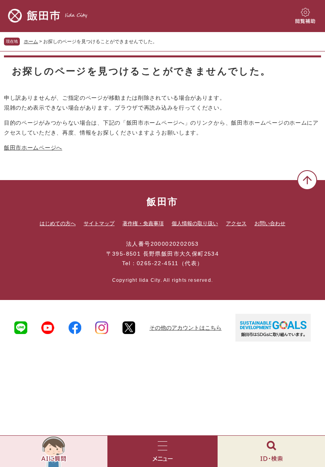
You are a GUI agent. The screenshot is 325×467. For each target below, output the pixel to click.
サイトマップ (99, 223)
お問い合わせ (269, 223)
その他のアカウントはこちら (185, 328)
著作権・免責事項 (143, 223)
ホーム (31, 41)
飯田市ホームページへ (33, 147)
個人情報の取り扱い (195, 223)
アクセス (236, 223)
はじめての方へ (58, 223)
